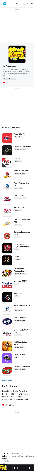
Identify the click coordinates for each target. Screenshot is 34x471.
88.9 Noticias (19, 208)
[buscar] (17, 3)
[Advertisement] (17, 28)
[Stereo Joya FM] (7, 322)
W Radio (17, 159)
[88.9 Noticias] (7, 211)
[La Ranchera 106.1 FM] (7, 370)
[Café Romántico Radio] (7, 346)
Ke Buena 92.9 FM (21, 171)
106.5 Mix (17, 293)
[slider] (25, 468)
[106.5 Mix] (7, 297)
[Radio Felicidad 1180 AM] (7, 224)
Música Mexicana (9, 78)
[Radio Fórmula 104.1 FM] (7, 187)
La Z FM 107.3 (19, 195)
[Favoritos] (4, 83)
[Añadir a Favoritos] (10, 141)
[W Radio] (7, 162)
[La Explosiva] (3, 467)
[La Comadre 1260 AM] (7, 150)
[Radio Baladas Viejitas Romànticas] (7, 248)
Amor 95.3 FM (19, 134)
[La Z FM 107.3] (7, 199)
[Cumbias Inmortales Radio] (7, 236)
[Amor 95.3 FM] (7, 138)
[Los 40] (7, 260)
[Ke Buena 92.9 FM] (7, 175)
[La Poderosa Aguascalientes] (7, 273)
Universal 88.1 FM (20, 281)
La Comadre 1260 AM (22, 146)
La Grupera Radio (20, 354)
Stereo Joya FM (20, 318)
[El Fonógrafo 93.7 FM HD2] (7, 334)
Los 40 (16, 256)
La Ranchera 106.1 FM (22, 367)
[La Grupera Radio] (7, 358)
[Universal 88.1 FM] (7, 285)
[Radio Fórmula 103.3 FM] (7, 309)
